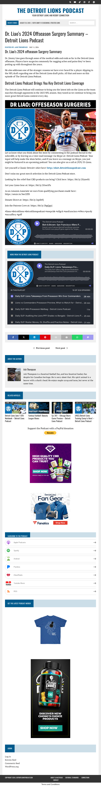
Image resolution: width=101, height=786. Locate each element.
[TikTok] (80, 1)
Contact (56, 780)
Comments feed (12, 763)
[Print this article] (66, 337)
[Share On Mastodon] (88, 337)
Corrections (85, 777)
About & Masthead (56, 777)
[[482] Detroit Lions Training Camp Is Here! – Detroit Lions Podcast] (85, 411)
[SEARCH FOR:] (81, 22)
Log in (8, 756)
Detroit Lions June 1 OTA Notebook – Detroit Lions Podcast (14, 418)
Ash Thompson (21, 47)
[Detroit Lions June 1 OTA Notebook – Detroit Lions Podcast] (15, 411)
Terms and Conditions (50, 784)
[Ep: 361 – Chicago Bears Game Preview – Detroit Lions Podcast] (62, 411)
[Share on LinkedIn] (34, 337)
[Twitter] (70, 1)
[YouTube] (75, 1)
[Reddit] (94, 1)
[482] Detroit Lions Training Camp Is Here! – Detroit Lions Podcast (84, 418)
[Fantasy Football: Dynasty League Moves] (38, 411)
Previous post (43, 348)
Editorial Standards (72, 777)
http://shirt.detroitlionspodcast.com (66, 167)
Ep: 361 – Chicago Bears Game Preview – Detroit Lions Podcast (61, 418)
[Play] (50, 126)
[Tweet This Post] (23, 337)
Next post (60, 348)
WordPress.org (12, 766)
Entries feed (10, 759)
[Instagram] (84, 1)
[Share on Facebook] (13, 337)
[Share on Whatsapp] (77, 337)
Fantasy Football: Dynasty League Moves (38, 417)
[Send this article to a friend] (55, 337)
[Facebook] (89, 1)
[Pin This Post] (45, 337)
